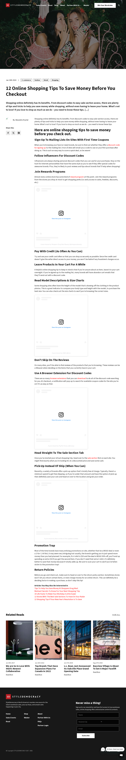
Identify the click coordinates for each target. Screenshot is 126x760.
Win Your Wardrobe (105, 5)
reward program (77, 177)
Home (8, 714)
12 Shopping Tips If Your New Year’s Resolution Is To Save (58, 599)
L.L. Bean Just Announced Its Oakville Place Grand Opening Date (77, 668)
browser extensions (58, 378)
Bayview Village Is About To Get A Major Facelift (106, 667)
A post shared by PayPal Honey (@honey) (61, 446)
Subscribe (86, 735)
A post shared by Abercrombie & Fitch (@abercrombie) (61, 538)
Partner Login (43, 725)
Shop (56, 5)
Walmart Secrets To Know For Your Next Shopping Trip (57, 591)
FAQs (40, 721)
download (81, 378)
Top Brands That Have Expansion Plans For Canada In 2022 (46, 668)
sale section (92, 458)
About (62, 5)
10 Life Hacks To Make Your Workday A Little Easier (55, 594)
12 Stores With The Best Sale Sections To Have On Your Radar (59, 596)
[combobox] (89, 722)
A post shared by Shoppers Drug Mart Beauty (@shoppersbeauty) (61, 244)
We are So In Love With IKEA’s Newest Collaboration (18, 668)
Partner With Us (73, 5)
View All (116, 615)
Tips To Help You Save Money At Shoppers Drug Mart (56, 588)
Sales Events (41, 5)
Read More (9, 675)
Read (50, 5)
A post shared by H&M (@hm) (61, 353)
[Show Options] (109, 722)
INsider (86, 5)
